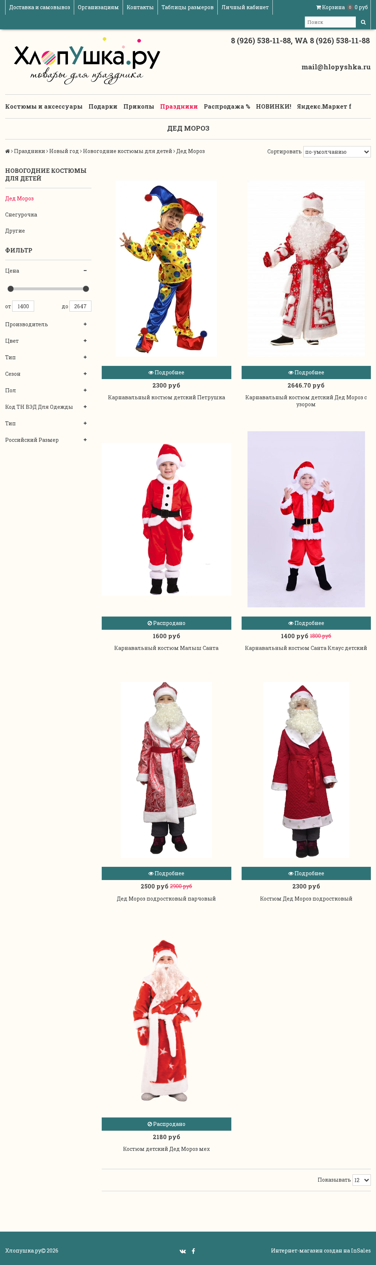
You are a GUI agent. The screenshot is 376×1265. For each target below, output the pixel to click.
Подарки (103, 106)
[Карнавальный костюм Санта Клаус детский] (306, 519)
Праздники (179, 106)
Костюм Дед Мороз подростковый (306, 898)
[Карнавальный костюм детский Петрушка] (166, 269)
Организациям (98, 7)
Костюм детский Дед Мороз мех (166, 1148)
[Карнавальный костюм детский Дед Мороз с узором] (306, 269)
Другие (15, 230)
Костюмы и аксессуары (44, 106)
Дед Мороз (19, 198)
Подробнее (168, 372)
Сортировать (284, 151)
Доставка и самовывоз (39, 7)
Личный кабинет (245, 7)
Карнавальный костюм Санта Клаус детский (306, 647)
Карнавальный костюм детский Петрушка (166, 397)
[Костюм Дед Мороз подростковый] (306, 770)
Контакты (140, 7)
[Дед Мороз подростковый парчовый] (166, 770)
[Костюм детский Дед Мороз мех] (166, 1020)
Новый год (64, 151)
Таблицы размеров (188, 7)
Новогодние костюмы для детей (127, 151)
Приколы (138, 106)
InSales (361, 1250)
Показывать (334, 1179)
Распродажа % (227, 106)
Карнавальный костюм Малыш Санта (166, 647)
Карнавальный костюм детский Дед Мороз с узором (306, 401)
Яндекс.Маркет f (324, 106)
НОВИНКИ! (273, 106)
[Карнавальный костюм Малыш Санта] (166, 519)
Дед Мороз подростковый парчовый (166, 898)
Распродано (168, 622)
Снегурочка (21, 214)
